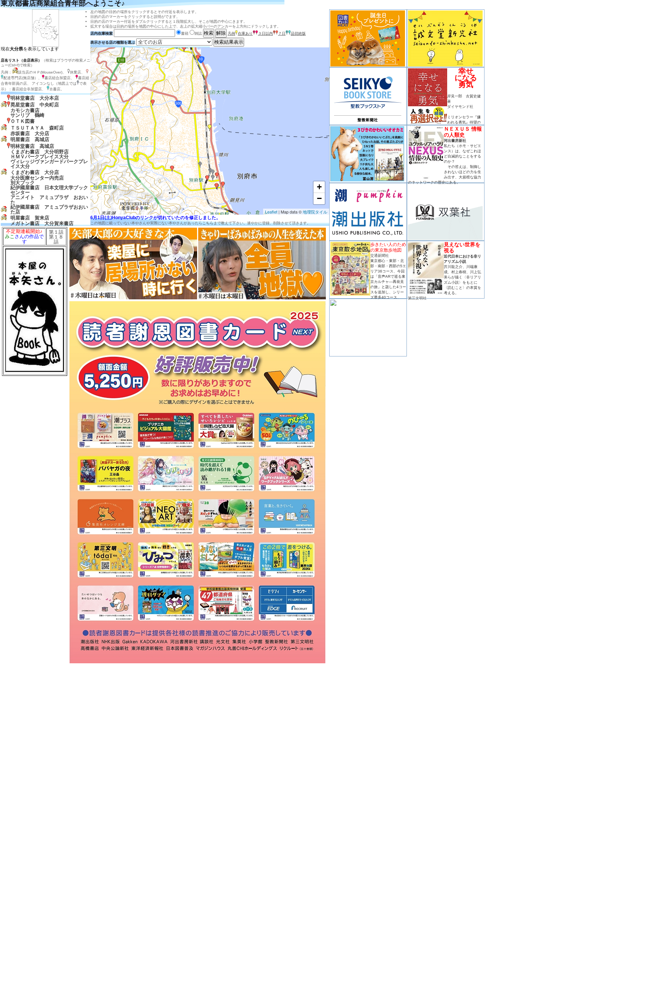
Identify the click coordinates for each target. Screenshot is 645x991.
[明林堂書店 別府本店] (210, 127)
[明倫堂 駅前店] (210, 171)
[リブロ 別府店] (217, 175)
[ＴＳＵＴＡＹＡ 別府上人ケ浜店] (205, 88)
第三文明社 (417, 298)
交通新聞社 (379, 255)
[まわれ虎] (213, 172)
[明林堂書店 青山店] (172, 168)
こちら (208, 223)
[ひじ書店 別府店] (200, 165)
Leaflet (271, 212)
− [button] (319, 198)
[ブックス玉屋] (198, 57)
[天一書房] (213, 178)
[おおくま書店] (152, 102)
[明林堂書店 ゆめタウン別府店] (223, 184)
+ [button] (319, 186)
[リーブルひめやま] (184, 49)
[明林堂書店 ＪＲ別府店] (207, 178)
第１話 (56, 232)
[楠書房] (216, 186)
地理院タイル (315, 212)
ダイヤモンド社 (460, 107)
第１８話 (56, 239)
